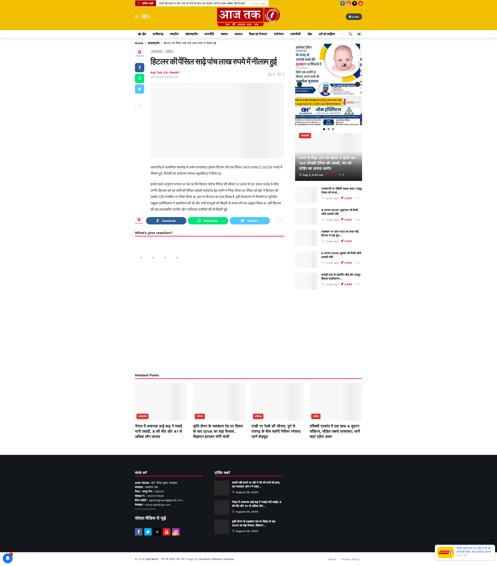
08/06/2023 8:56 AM (164, 76)
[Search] (351, 34)
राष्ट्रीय (316, 416)
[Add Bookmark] (139, 105)
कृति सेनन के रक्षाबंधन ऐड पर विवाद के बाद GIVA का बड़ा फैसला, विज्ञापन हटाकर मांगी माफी (218, 431)
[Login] (359, 34)
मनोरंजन (200, 416)
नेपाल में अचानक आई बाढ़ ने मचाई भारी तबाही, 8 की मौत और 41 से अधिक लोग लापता (158, 431)
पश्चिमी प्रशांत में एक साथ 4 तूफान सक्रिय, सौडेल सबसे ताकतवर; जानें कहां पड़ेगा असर (335, 431)
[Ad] (328, 330)
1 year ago (332, 198)
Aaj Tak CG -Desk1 (164, 72)
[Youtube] (360, 3)
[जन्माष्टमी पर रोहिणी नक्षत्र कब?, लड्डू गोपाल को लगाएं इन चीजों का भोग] (306, 195)
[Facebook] (342, 3)
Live (355, 16)
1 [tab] (324, 129)
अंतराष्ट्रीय (157, 51)
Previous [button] (299, 84)
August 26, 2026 (247, 492)
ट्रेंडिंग (169, 51)
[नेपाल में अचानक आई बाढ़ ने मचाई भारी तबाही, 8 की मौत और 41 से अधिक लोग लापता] (161, 402)
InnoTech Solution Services (216, 559)
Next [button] (357, 84)
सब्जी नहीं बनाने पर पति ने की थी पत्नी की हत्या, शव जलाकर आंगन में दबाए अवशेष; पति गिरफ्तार (202, 3)
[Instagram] (348, 3)
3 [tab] (333, 129)
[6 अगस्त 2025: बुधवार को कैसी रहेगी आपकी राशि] (306, 259)
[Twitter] (148, 531)
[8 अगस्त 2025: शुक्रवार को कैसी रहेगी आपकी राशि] (306, 216)
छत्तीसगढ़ (258, 416)
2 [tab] (329, 129)
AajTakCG (152, 559)
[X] (354, 3)
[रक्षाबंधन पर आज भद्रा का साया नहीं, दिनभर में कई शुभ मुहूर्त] (306, 238)
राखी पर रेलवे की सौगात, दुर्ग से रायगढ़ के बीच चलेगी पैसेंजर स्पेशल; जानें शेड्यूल (276, 431)
